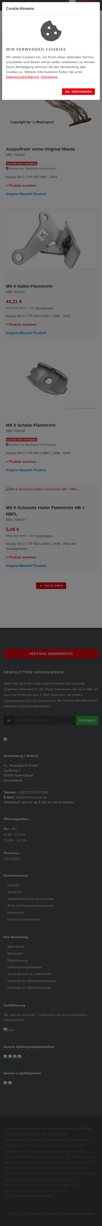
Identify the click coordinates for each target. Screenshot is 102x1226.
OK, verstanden (78, 91)
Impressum (49, 77)
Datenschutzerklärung (22, 77)
